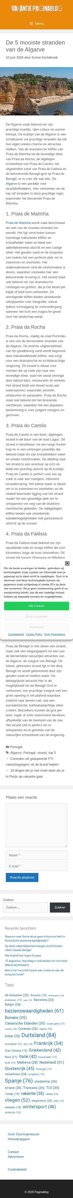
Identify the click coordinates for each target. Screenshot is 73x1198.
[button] (67, 563)
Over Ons (15, 1134)
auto (27, 1000)
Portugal (16, 747)
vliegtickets (42, 1100)
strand (42, 753)
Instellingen (36, 627)
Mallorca (27, 1062)
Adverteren (16, 1157)
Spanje (19, 1081)
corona (11, 1029)
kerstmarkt (48, 1057)
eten (28, 1044)
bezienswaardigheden (34, 1011)
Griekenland (45, 1050)
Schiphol (36, 1074)
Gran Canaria (16, 1050)
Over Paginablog (54, 634)
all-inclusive (17, 995)
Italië (28, 1056)
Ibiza (11, 1057)
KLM (10, 1062)
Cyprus (45, 1029)
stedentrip (45, 1081)
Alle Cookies (37, 605)
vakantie (32, 1093)
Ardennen (13, 1000)
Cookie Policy (34, 634)
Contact (13, 1152)
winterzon (13, 1112)
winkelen (13, 1107)
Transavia (34, 1088)
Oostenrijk (19, 1068)
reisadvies (16, 1074)
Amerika (38, 995)
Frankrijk (48, 1043)
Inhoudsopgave (19, 1139)
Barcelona (44, 1000)
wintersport (39, 1106)
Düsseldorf (13, 1044)
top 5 (52, 753)
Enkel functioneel (36, 616)
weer (59, 1101)
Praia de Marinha (18, 223)
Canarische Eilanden (25, 1023)
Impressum (31, 1134)
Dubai (12, 1036)
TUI (52, 1088)
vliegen (17, 1100)
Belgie (13, 1004)
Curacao (28, 1029)
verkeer (52, 1094)
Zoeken (8, 900)
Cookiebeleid (16, 634)
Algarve (11, 183)
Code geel (56, 1023)
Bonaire (16, 1017)
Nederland (51, 1062)
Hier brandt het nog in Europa (23, 955)
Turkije (12, 1094)
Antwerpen (56, 995)
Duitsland (38, 1035)
